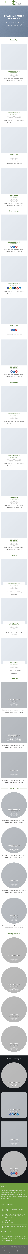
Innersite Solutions (15, 1252)
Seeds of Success (10, 1247)
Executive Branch (15, 1246)
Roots (8, 1246)
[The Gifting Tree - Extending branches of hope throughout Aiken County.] (16, 3)
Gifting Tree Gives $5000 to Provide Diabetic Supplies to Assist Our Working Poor (15, 1216)
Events (23, 1246)
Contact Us (19, 1247)
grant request (5, 1240)
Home (4, 1246)
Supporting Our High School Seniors (15, 1226)
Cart (25, 1247)
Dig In (3, 1247)
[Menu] (2, 3)
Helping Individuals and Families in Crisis (14, 1209)
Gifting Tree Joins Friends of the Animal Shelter (14, 1221)
